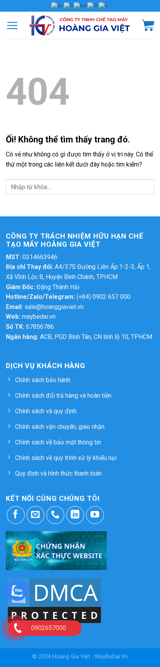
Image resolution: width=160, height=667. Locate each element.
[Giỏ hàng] (148, 25)
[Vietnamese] (104, 5)
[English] (57, 5)
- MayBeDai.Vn (110, 656)
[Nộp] (142, 188)
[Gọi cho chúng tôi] (55, 515)
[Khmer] (80, 5)
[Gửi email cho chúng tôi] (35, 515)
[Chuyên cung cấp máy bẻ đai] (80, 25)
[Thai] (93, 5)
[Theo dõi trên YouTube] (95, 515)
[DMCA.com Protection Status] (54, 600)
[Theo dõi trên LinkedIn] (75, 515)
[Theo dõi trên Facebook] (16, 515)
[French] (69, 5)
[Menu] (12, 25)
